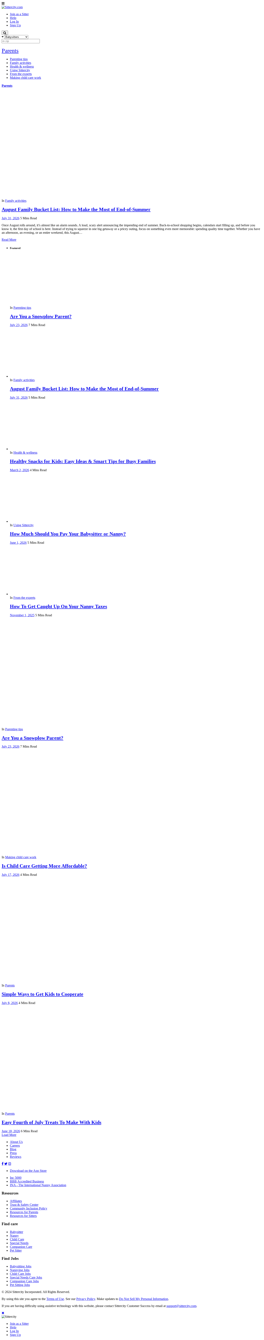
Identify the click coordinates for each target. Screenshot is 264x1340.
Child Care (17, 1239)
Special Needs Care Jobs (26, 1277)
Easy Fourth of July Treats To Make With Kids (51, 1122)
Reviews (15, 1156)
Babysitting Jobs (20, 1266)
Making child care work (20, 857)
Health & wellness (25, 452)
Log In (14, 1331)
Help (13, 1327)
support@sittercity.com (181, 1306)
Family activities (15, 200)
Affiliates (16, 1201)
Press (13, 1153)
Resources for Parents (24, 1212)
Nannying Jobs (19, 1270)
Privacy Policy (85, 1299)
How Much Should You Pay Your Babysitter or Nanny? (68, 534)
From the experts (24, 597)
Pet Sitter (16, 1250)
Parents (10, 50)
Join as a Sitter (19, 1323)
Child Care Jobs (20, 1273)
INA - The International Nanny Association (38, 1185)
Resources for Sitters (23, 1216)
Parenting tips (22, 307)
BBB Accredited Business (27, 1181)
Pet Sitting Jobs (20, 1285)
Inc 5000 (15, 1177)
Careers (15, 1145)
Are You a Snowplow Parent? (41, 316)
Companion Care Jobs (24, 1281)
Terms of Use (55, 1299)
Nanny (14, 1235)
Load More (9, 1135)
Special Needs (19, 1243)
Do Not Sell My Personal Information (143, 1299)
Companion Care (21, 1246)
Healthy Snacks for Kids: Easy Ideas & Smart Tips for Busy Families (83, 461)
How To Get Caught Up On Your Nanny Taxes (58, 606)
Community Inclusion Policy (28, 1208)
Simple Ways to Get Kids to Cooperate (42, 994)
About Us (16, 1142)
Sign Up (15, 1334)
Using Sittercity (23, 525)
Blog (13, 1149)
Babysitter (16, 1232)
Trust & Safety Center (24, 1204)
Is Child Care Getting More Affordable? (44, 866)
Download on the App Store (28, 1170)
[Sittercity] (12, 7)
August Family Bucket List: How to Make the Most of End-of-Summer (76, 209)
